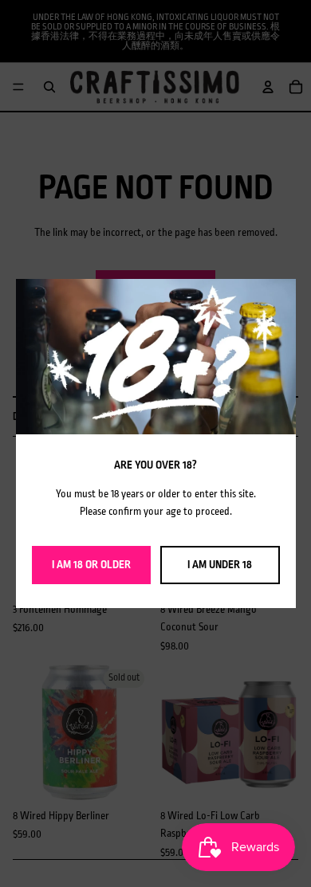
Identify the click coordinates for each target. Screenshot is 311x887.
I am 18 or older (91, 565)
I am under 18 (219, 565)
